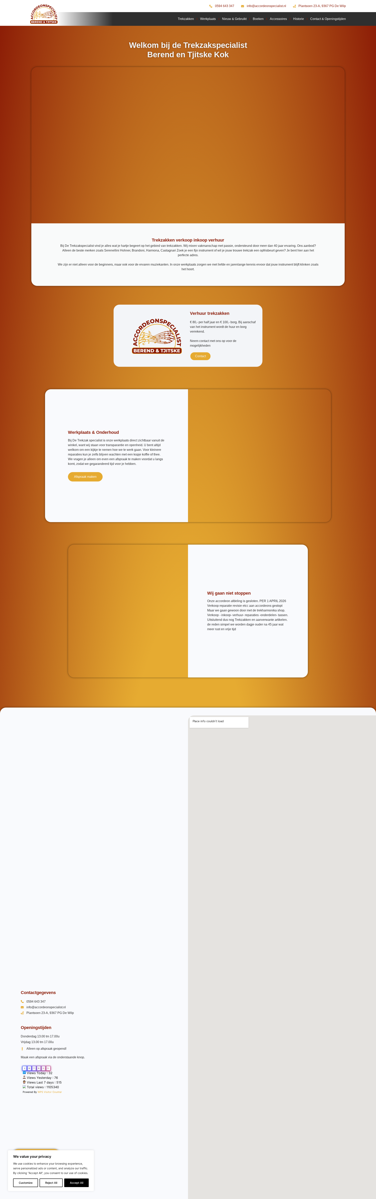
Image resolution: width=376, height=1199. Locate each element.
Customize (26, 1182)
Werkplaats (208, 19)
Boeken (258, 19)
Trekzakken (186, 19)
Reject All (51, 1182)
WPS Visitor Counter (50, 1092)
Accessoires (278, 19)
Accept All (76, 1182)
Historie (298, 19)
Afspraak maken (85, 476)
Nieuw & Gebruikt (234, 19)
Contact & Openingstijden (328, 19)
